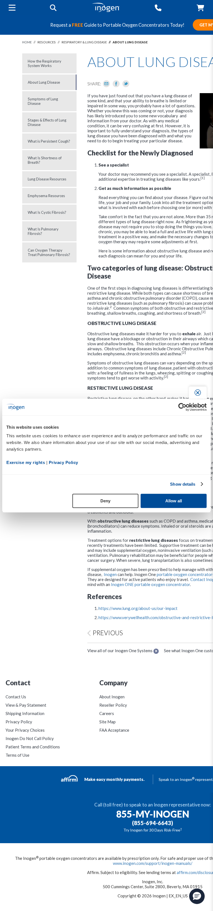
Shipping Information (25, 713)
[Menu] (12, 7)
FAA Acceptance (114, 730)
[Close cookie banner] (198, 392)
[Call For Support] (158, 7)
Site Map (107, 721)
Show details (182, 484)
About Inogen (112, 696)
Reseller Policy (113, 705)
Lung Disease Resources (47, 179)
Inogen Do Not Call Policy (30, 738)
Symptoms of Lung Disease (43, 101)
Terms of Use (17, 755)
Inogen (110, 574)
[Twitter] (125, 83)
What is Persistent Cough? (49, 141)
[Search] (53, 7)
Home (27, 42)
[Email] (106, 83)
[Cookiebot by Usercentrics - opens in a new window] (182, 407)
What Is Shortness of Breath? (45, 160)
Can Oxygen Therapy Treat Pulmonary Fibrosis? (49, 252)
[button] (197, 896)
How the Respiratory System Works (44, 63)
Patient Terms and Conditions (33, 746)
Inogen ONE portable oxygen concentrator (150, 584)
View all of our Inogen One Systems (120, 650)
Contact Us (16, 696)
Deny (105, 500)
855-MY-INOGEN (152, 814)
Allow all (173, 500)
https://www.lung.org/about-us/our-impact (138, 608)
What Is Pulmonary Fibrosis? (43, 231)
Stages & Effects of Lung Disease (47, 122)
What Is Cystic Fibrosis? (47, 212)
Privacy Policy (19, 721)
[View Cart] (200, 7)
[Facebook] (116, 83)
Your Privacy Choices (25, 730)
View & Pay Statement (26, 705)
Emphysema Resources (46, 195)
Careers (106, 713)
